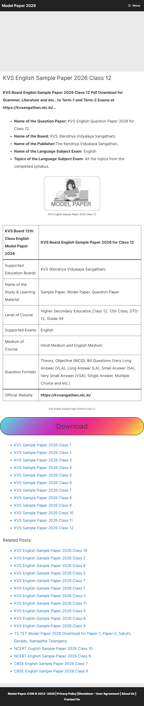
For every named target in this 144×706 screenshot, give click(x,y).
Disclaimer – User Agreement (98, 693)
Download (72, 426)
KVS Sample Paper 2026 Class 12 (43, 528)
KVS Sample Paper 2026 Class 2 (43, 452)
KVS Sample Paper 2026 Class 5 (43, 475)
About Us (128, 693)
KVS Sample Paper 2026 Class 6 (43, 482)
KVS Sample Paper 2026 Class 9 (43, 505)
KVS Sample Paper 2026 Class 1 (42, 445)
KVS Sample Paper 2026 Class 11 (43, 520)
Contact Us (72, 699)
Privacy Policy (67, 693)
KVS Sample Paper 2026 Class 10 (44, 513)
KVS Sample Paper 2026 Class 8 (43, 498)
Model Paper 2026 (19, 5)
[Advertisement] (72, 41)
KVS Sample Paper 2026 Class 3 (43, 460)
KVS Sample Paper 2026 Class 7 (42, 490)
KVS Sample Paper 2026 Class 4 (43, 467)
